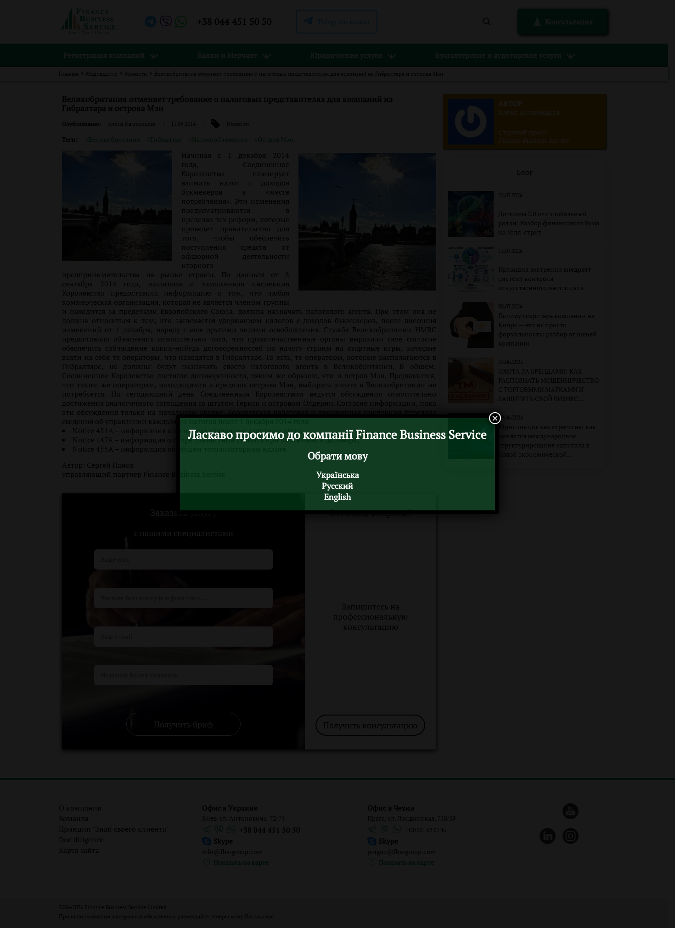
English (337, 496)
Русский (337, 485)
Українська (337, 474)
